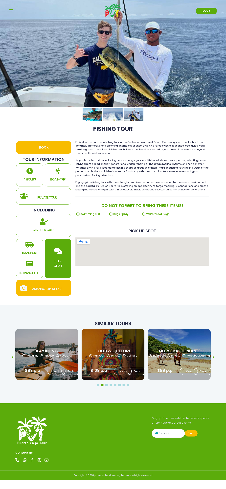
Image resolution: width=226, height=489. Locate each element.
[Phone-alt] (17, 460)
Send (191, 433)
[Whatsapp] (25, 460)
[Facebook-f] (32, 460)
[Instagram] (39, 460)
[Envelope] (46, 460)
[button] (11, 11)
